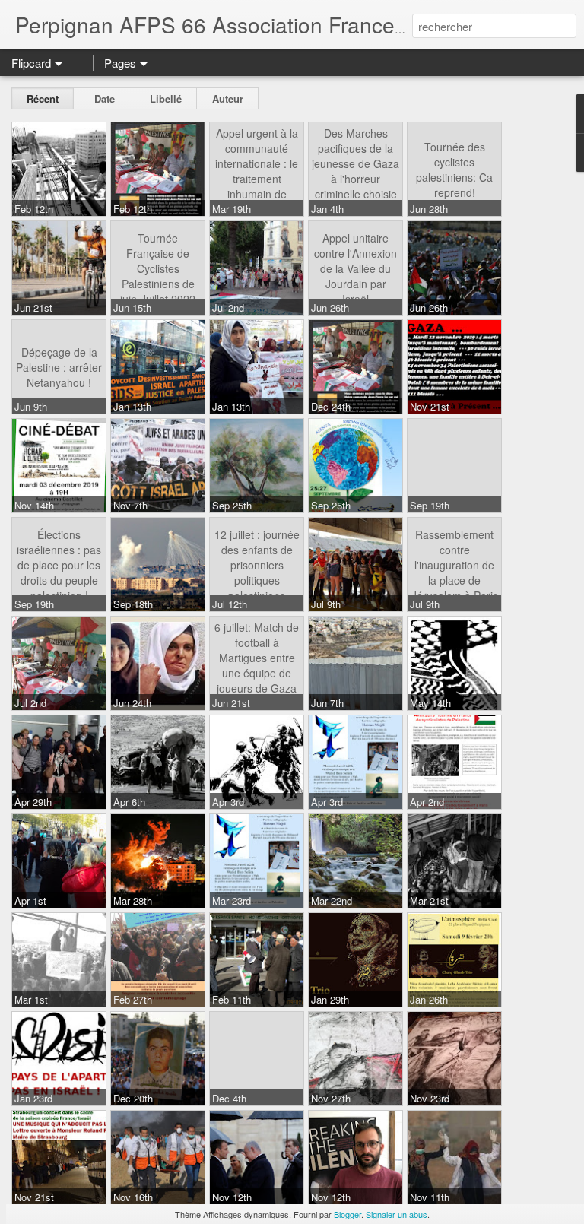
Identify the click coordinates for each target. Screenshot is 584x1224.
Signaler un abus (396, 1214)
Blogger (347, 1214)
